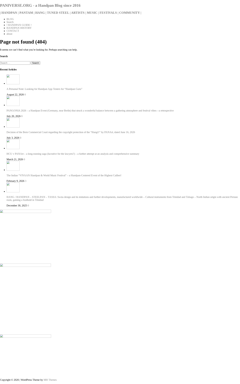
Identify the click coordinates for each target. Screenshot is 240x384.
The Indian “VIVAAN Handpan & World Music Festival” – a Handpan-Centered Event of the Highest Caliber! (64, 175)
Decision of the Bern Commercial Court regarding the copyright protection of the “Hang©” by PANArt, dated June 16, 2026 (71, 132)
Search (10, 22)
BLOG (10, 19)
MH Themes (50, 379)
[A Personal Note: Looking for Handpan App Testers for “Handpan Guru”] (13, 83)
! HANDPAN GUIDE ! (19, 25)
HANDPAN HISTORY (19, 28)
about (9, 33)
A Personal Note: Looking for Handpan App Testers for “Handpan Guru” (44, 89)
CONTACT (13, 30)
